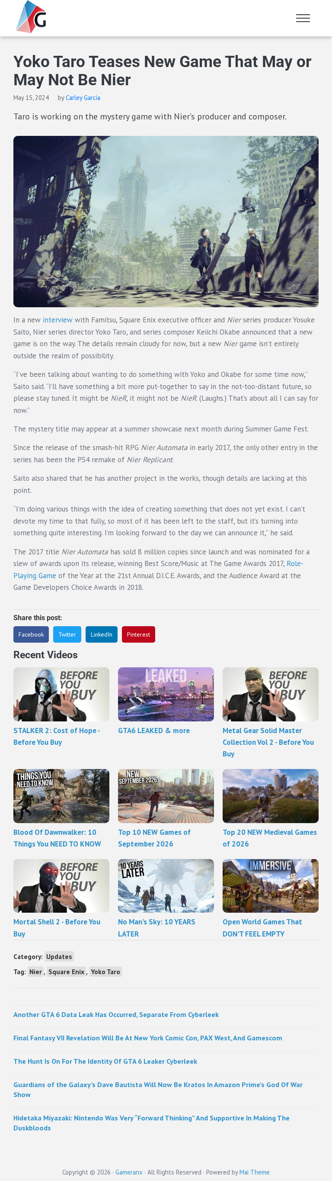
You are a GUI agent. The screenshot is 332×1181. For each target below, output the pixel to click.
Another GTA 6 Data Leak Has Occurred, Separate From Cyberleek (116, 1014)
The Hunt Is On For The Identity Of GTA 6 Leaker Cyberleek (105, 1061)
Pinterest (138, 634)
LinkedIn (101, 634)
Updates (59, 956)
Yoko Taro (105, 971)
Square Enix (66, 971)
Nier (35, 971)
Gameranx (129, 1172)
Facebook (31, 634)
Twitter (67, 634)
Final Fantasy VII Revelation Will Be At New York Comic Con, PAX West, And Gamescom (147, 1037)
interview (58, 320)
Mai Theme (254, 1172)
